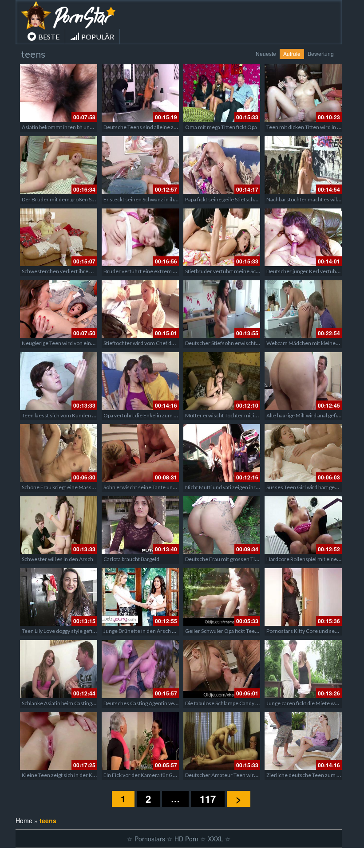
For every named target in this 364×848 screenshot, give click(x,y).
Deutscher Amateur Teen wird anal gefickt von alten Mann (253, 775)
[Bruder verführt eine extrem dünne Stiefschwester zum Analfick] (140, 237)
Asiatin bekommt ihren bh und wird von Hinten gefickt (85, 127)
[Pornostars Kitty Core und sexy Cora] (303, 597)
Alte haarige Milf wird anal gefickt (305, 415)
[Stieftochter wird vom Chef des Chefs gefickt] (140, 309)
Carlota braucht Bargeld (131, 559)
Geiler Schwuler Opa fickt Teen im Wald (231, 631)
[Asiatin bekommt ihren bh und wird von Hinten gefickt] (58, 93)
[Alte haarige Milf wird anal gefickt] (303, 381)
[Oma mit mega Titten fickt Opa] (222, 93)
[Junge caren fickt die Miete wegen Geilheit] (303, 669)
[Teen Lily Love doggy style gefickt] (58, 597)
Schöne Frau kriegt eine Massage (61, 487)
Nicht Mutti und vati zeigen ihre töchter (231, 487)
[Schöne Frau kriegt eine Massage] (58, 453)
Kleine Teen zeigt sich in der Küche (63, 775)
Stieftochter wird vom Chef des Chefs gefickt (156, 343)
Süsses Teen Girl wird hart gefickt (305, 487)
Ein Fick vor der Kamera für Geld (141, 775)
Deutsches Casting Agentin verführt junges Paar (160, 703)
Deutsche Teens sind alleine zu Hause (148, 127)
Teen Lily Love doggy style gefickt (60, 631)
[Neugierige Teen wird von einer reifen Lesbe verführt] (58, 309)
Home (24, 820)
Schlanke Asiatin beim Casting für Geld (67, 703)
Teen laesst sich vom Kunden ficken (64, 415)
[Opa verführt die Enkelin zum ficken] (140, 381)
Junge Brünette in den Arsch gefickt (145, 631)
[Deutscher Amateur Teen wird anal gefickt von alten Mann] (222, 741)
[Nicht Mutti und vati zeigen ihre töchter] (222, 453)
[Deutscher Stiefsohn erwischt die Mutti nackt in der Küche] (222, 309)
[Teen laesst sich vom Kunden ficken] (58, 381)
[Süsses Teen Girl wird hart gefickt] (303, 453)
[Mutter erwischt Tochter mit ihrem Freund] (222, 381)
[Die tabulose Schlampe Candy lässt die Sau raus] (222, 669)
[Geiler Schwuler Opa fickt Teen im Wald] (222, 597)
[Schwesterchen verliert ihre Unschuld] (58, 237)
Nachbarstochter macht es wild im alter (312, 199)
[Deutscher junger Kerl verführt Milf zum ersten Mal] (303, 237)
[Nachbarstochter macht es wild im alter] (303, 165)
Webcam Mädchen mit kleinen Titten (310, 343)
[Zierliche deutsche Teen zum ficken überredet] (303, 741)
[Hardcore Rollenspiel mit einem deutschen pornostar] (303, 525)
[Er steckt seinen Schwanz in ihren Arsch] (140, 165)
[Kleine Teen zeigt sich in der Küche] (58, 741)
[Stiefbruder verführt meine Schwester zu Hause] (222, 237)
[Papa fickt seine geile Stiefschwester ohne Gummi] (222, 165)
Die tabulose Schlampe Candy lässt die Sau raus (240, 703)
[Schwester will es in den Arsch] (58, 525)
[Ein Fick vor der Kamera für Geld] (140, 741)
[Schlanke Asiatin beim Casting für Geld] (58, 669)
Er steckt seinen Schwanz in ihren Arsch (150, 199)
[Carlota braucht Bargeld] (140, 525)
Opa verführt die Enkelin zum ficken (145, 415)
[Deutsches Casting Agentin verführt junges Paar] (140, 669)
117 (208, 799)
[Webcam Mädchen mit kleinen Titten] (303, 309)
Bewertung (321, 53)
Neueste (266, 53)
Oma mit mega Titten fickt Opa (221, 127)
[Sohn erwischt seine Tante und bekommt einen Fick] (140, 453)
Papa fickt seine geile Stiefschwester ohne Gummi (244, 199)
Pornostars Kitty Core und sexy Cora (309, 631)
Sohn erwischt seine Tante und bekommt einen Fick (164, 487)
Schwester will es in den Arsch (57, 559)
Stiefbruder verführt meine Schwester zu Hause (242, 271)
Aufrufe (292, 53)
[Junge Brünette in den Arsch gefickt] (140, 597)
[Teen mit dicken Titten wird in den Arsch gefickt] (303, 93)
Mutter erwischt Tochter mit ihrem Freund (235, 415)
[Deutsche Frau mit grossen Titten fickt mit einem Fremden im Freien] (222, 525)
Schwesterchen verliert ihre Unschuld (67, 271)
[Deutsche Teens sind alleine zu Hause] (140, 93)
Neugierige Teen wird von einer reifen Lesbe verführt (85, 343)
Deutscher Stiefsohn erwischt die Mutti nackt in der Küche (254, 343)
